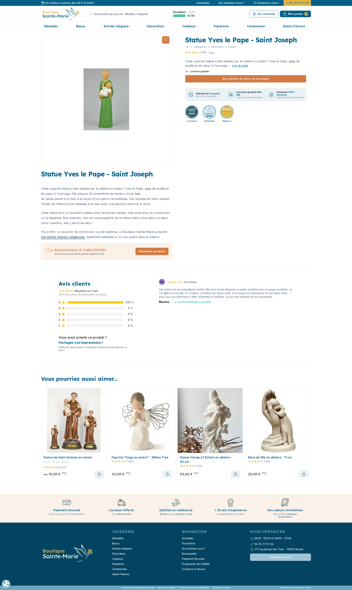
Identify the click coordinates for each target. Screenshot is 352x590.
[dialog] (6, 584)
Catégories (200, 46)
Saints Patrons (294, 26)
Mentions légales (167, 587)
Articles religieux (116, 26)
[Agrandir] (106, 99)
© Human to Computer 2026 (296, 587)
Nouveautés (189, 553)
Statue (232, 46)
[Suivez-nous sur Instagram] (43, 587)
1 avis (211, 52)
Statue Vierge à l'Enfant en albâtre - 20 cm (206, 460)
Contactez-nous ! (268, 2)
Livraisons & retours (194, 569)
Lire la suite (240, 65)
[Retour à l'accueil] (67, 553)
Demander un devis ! (152, 251)
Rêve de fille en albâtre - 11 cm (270, 457)
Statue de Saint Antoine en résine (67, 457)
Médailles (51, 26)
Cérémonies (256, 26)
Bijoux (80, 26)
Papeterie (221, 26)
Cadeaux (189, 26)
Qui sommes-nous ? (231, 2)
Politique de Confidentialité (194, 587)
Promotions (188, 543)
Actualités (203, 2)
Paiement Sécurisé (193, 558)
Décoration (155, 26)
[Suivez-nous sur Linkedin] (44, 587)
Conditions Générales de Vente (138, 587)
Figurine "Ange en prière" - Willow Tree (140, 457)
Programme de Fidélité (195, 563)
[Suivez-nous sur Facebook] (42, 587)
